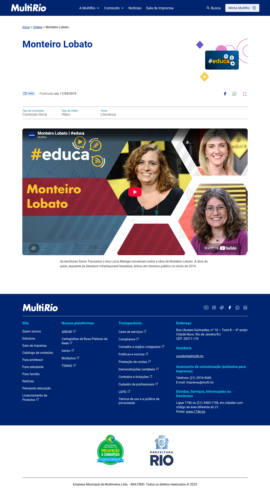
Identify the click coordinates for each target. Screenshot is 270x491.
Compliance (127, 339)
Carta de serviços (131, 332)
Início (26, 27)
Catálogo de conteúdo (37, 353)
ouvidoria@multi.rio (189, 356)
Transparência (130, 323)
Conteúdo (112, 8)
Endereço (183, 323)
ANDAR (67, 332)
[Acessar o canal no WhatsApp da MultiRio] (237, 308)
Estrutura (28, 338)
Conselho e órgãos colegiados (140, 347)
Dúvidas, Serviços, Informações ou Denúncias (203, 393)
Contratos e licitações (134, 377)
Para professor (32, 360)
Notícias (134, 8)
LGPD (123, 392)
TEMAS (67, 366)
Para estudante (32, 367)
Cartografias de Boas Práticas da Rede (85, 341)
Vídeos (37, 27)
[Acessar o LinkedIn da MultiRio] (245, 308)
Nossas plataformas (78, 323)
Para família (31, 374)
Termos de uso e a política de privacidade (139, 401)
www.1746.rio (195, 412)
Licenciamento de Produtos (34, 398)
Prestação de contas (133, 362)
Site (25, 323)
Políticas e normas (132, 354)
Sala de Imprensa (160, 8)
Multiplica (69, 358)
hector (66, 351)
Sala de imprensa (34, 345)
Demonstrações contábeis (137, 369)
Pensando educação (36, 388)
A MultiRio (87, 8)
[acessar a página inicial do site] (28, 8)
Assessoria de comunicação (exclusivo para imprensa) (211, 368)
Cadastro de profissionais (137, 384)
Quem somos (31, 331)
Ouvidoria (184, 348)
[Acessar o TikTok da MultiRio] (221, 308)
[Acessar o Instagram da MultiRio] (213, 308)
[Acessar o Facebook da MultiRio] (229, 308)
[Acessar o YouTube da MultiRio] (206, 308)
